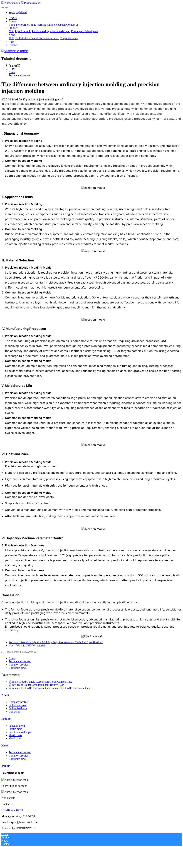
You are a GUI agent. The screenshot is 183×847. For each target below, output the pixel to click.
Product (6, 718)
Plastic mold (15, 728)
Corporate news (17, 667)
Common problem (19, 664)
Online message (17, 705)
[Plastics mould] (91, 3)
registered (21, 12)
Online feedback (18, 708)
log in (12, 12)
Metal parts (15, 738)
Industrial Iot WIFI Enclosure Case (71, 688)
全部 (11, 31)
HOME (13, 18)
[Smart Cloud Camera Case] (25, 681)
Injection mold (17, 725)
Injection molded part (21, 732)
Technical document (20, 75)
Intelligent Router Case (51, 684)
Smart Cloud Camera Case (57, 681)
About (5, 695)
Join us (5, 765)
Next (27, 645)
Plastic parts (15, 735)
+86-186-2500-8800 (12, 810)
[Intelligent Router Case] (23, 684)
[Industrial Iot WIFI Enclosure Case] (30, 688)
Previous (56, 642)
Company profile (18, 701)
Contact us (15, 711)
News (12, 72)
